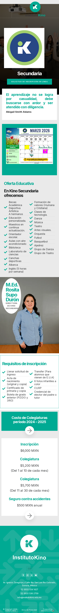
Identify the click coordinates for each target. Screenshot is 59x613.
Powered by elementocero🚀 (47, 610)
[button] (6, 9)
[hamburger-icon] (29, 569)
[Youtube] (36, 575)
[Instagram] (27, 575)
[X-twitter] (31, 575)
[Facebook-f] (23, 575)
